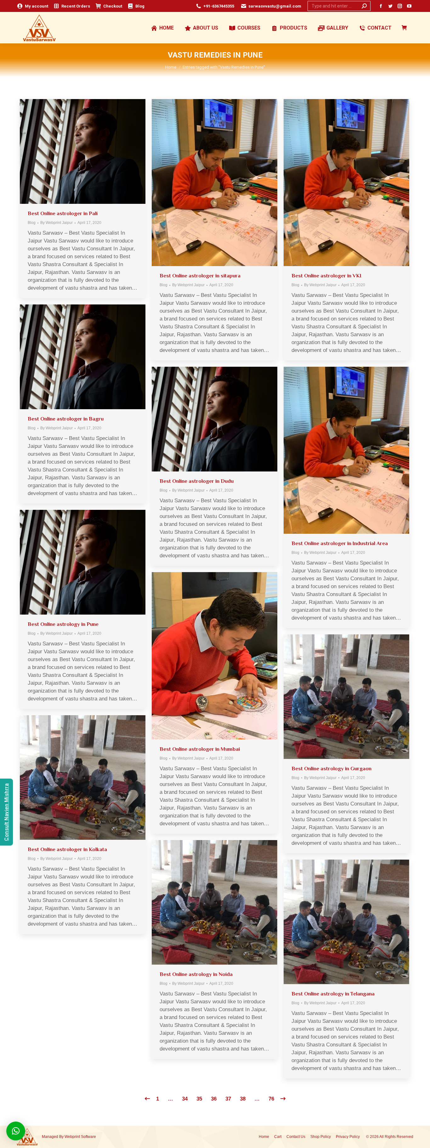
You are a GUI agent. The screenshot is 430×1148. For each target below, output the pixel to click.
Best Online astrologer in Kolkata (67, 849)
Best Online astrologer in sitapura (200, 276)
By (56, 222)
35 (199, 1099)
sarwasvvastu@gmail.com (274, 6)
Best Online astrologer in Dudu (197, 481)
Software (88, 1136)
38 (243, 1099)
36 (214, 1099)
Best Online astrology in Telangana (333, 994)
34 (185, 1099)
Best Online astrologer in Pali (63, 213)
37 (228, 1099)
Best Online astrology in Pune (63, 624)
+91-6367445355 (218, 6)
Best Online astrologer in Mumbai (200, 749)
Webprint (72, 1136)
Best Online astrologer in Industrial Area (339, 543)
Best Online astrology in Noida (196, 974)
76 (271, 1099)
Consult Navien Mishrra (6, 812)
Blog (32, 222)
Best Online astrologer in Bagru (66, 419)
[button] (15, 1131)
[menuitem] (32, 6)
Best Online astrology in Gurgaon (331, 769)
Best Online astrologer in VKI (326, 276)
